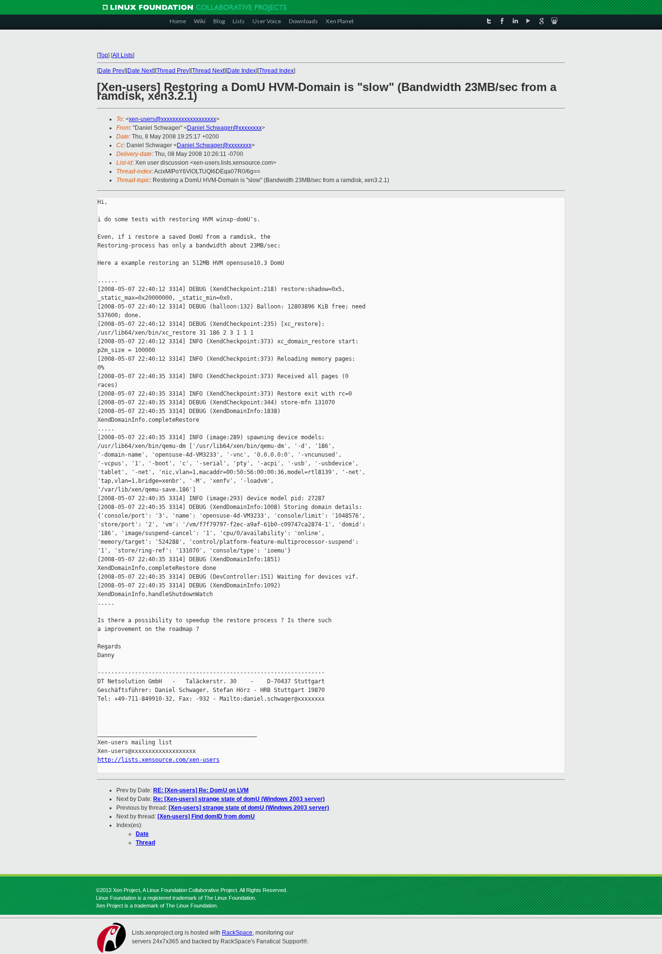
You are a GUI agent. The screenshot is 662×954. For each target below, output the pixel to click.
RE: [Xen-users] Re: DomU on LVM (201, 790)
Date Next (140, 70)
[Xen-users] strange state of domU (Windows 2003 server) (249, 807)
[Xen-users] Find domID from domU (206, 816)
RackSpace (237, 932)
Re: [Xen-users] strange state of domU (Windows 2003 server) (239, 799)
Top (103, 55)
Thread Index (276, 70)
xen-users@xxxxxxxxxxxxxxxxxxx (172, 119)
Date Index (241, 70)
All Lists (122, 55)
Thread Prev (173, 70)
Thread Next (208, 70)
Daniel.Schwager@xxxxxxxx (224, 127)
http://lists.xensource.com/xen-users (158, 759)
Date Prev (111, 70)
